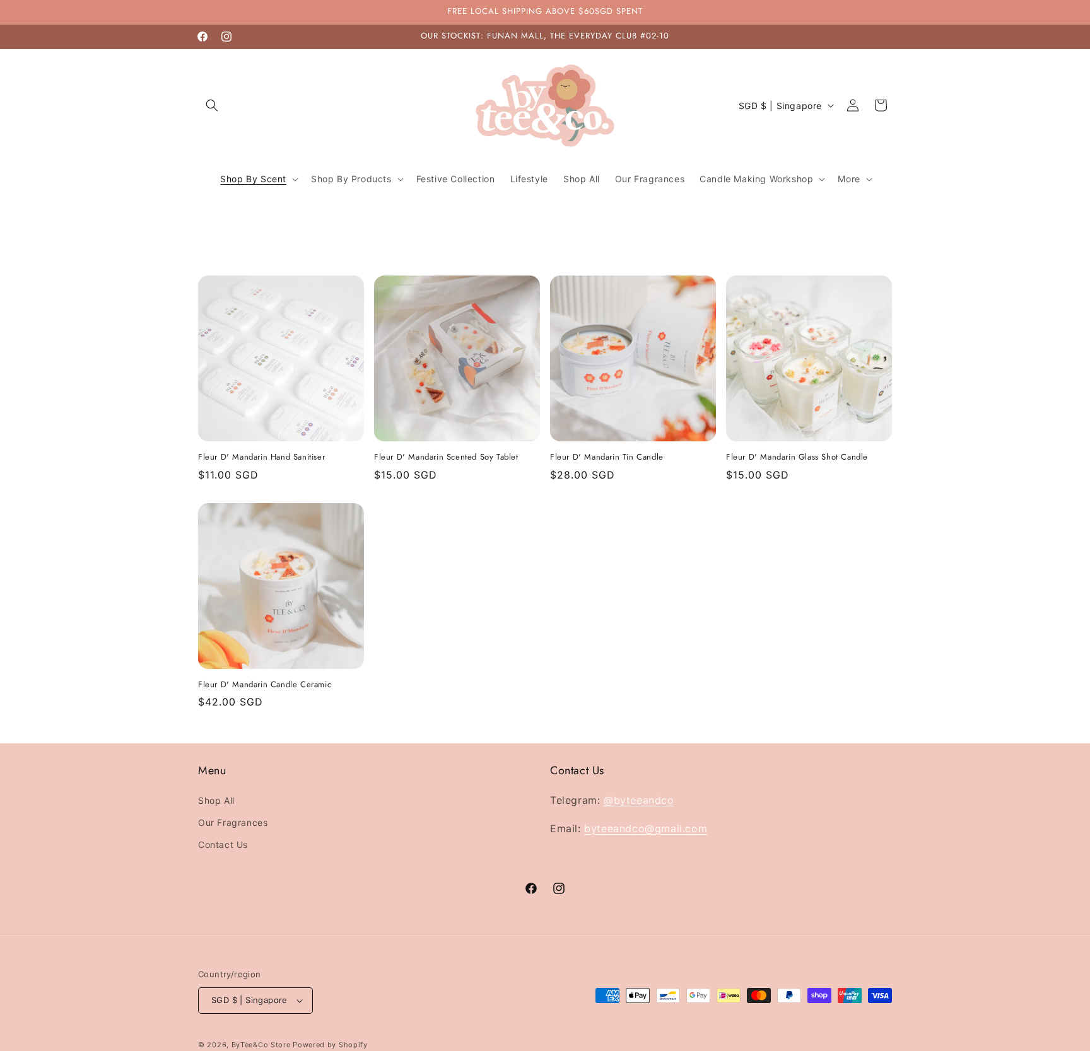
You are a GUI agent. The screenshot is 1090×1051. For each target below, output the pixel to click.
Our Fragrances (232, 822)
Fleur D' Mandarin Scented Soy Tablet (446, 457)
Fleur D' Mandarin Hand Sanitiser (261, 457)
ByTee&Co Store (261, 1044)
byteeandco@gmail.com (645, 828)
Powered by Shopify (330, 1044)
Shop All (216, 800)
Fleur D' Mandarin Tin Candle (607, 457)
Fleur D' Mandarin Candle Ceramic (264, 685)
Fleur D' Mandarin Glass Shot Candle (797, 457)
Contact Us (223, 844)
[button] (212, 105)
